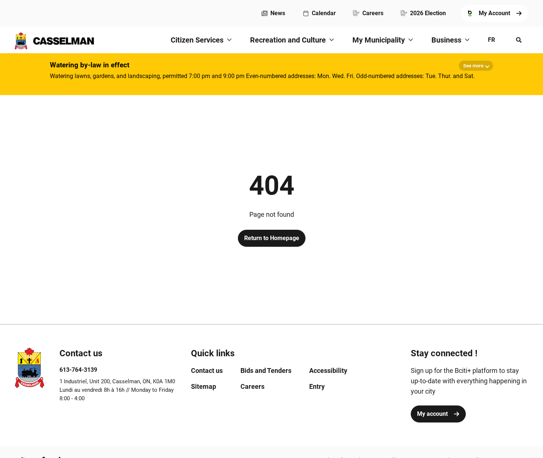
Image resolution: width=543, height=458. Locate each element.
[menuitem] (273, 13)
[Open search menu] (519, 40)
